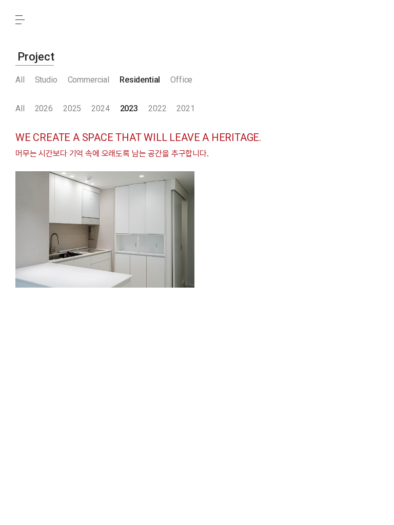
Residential (140, 80)
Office (181, 80)
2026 (44, 108)
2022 (157, 108)
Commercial (88, 80)
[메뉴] (20, 19)
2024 (100, 108)
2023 (129, 108)
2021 (185, 108)
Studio (46, 80)
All (20, 80)
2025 (72, 108)
